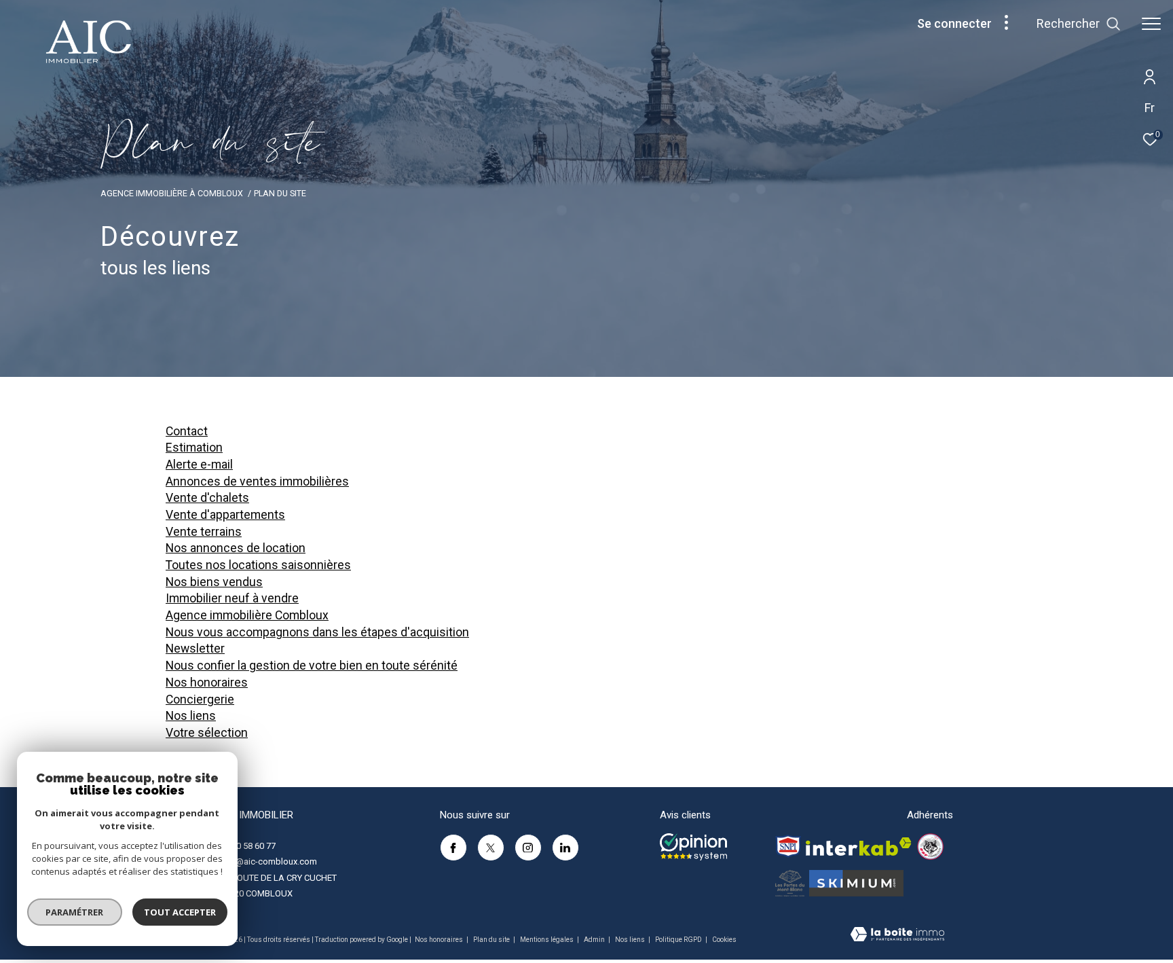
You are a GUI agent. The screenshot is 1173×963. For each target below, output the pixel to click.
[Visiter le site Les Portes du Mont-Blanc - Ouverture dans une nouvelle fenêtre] (789, 883)
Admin (595, 939)
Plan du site (492, 939)
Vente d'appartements (225, 515)
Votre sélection (207, 733)
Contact (187, 431)
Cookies (724, 939)
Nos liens (191, 716)
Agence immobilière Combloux (247, 615)
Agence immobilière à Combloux (171, 193)
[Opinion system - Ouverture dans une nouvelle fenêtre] (693, 846)
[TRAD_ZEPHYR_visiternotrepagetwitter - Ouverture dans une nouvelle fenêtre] (490, 847)
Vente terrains (204, 532)
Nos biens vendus (214, 582)
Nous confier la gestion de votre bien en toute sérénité (312, 665)
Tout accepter (180, 912)
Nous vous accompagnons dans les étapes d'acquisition (317, 632)
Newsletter (195, 648)
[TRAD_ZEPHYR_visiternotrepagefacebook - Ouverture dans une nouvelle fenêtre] (453, 847)
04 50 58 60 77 (248, 846)
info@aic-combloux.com (268, 861)
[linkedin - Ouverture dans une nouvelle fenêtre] (565, 847)
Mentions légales (547, 939)
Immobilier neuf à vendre (232, 598)
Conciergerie (200, 699)
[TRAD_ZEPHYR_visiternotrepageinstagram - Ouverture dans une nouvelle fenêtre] (528, 847)
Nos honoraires (207, 682)
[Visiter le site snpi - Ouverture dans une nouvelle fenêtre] (788, 846)
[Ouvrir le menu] (1151, 24)
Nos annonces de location (235, 548)
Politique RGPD (678, 939)
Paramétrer (75, 912)
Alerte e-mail (199, 464)
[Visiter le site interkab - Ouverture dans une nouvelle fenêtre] (859, 846)
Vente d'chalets (207, 498)
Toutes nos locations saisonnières (258, 565)
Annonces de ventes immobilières (257, 481)
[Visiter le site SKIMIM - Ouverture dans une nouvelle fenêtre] (856, 883)
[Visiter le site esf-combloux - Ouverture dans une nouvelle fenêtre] (930, 846)
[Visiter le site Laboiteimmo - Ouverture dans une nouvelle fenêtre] (897, 936)
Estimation (194, 447)
